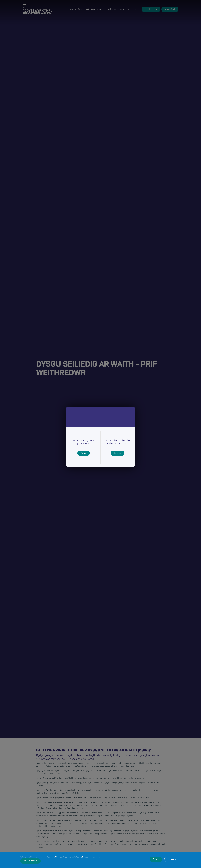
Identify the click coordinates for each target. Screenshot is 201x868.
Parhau (83, 453)
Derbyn (155, 859)
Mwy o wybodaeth (30, 861)
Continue (117, 453)
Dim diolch (172, 859)
